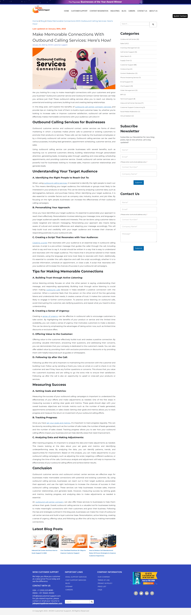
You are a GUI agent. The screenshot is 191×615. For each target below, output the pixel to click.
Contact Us (142, 11)
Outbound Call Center (128, 39)
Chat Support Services (75, 580)
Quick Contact (180, 16)
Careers (131, 11)
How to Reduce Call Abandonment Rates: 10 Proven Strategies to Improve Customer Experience (102, 553)
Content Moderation (99, 11)
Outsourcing (124, 69)
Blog (124, 11)
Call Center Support (127, 52)
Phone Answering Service (129, 77)
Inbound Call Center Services (130, 103)
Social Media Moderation (129, 111)
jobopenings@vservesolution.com (47, 603)
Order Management (127, 90)
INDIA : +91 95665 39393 (43, 593)
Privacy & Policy (105, 583)
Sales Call (123, 43)
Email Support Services (76, 577)
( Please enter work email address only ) (133, 162)
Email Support (125, 82)
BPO (122, 94)
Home (66, 11)
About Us (153, 11)
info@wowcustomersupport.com (46, 596)
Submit (138, 182)
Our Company (104, 577)
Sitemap (68, 586)
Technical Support (126, 99)
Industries (114, 11)
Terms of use (104, 580)
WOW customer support (57, 45)
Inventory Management (129, 48)
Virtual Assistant (126, 116)
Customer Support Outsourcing (131, 107)
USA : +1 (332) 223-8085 (42, 590)
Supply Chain (125, 60)
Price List (102, 586)
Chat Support (125, 86)
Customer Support (79, 11)
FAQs (100, 590)
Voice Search (124, 56)
